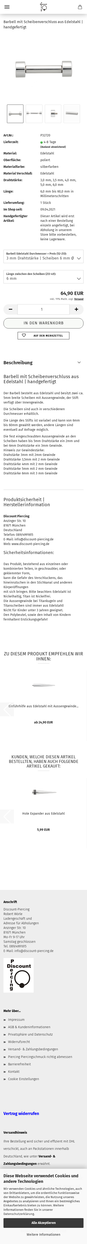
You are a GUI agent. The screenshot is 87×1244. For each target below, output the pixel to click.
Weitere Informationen (43, 1235)
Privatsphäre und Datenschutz (30, 1034)
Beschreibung (17, 362)
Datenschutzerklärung (18, 1214)
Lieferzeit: (10, 142)
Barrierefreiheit (19, 1064)
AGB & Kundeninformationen (29, 1027)
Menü (7, 7)
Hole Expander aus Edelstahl (43, 814)
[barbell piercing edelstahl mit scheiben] (43, 68)
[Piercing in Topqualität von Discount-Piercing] (43, 7)
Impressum (16, 1020)
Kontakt (13, 1072)
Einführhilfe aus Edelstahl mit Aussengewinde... (43, 706)
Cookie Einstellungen (23, 1079)
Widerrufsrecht (19, 1042)
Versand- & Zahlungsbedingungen (33, 1049)
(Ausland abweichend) (53, 146)
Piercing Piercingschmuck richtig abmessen (40, 1057)
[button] (10, 309)
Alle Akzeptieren (44, 1223)
